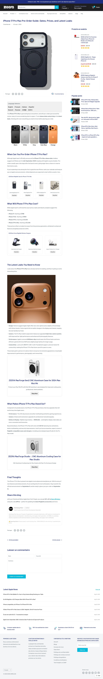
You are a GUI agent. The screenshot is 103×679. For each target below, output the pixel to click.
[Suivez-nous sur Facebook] (83, 673)
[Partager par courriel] (22, 94)
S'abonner (82, 650)
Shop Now (14, 195)
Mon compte (77, 8)
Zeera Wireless (55, 499)
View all (98, 589)
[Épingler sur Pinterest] (16, 94)
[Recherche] (57, 7)
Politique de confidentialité (61, 652)
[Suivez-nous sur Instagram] (89, 673)
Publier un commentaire (16, 576)
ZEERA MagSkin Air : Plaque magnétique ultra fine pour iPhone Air (88, 59)
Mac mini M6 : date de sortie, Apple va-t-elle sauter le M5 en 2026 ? (90, 118)
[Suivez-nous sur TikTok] (99, 673)
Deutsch (10, 110)
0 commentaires (59, 94)
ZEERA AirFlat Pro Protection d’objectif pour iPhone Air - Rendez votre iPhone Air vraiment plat (88, 39)
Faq (82, 13)
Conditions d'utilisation (60, 660)
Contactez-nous (23, 13)
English (10, 107)
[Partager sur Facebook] (13, 94)
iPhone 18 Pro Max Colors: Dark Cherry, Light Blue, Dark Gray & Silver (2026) (89, 127)
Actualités (63, 13)
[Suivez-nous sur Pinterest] (92, 673)
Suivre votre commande (37, 13)
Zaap (76, 13)
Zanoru (70, 13)
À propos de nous (52, 13)
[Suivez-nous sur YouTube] (95, 673)
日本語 (24, 110)
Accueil (5, 13)
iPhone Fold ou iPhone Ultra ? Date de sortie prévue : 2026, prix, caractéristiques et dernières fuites (90, 109)
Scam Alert (57, 649)
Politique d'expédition (60, 657)
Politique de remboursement (62, 654)
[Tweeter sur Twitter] (19, 94)
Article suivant (56, 540)
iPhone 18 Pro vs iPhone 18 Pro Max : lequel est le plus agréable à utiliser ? (90, 136)
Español (31, 107)
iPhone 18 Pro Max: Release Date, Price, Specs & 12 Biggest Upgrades (90, 100)
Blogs (55, 644)
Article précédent (13, 540)
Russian (17, 110)
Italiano (24, 107)
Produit (12, 13)
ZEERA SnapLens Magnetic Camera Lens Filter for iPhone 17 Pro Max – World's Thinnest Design (89, 78)
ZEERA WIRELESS (85, 34)
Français (17, 107)
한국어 (30, 110)
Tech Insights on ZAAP (60, 662)
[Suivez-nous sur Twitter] (86, 673)
